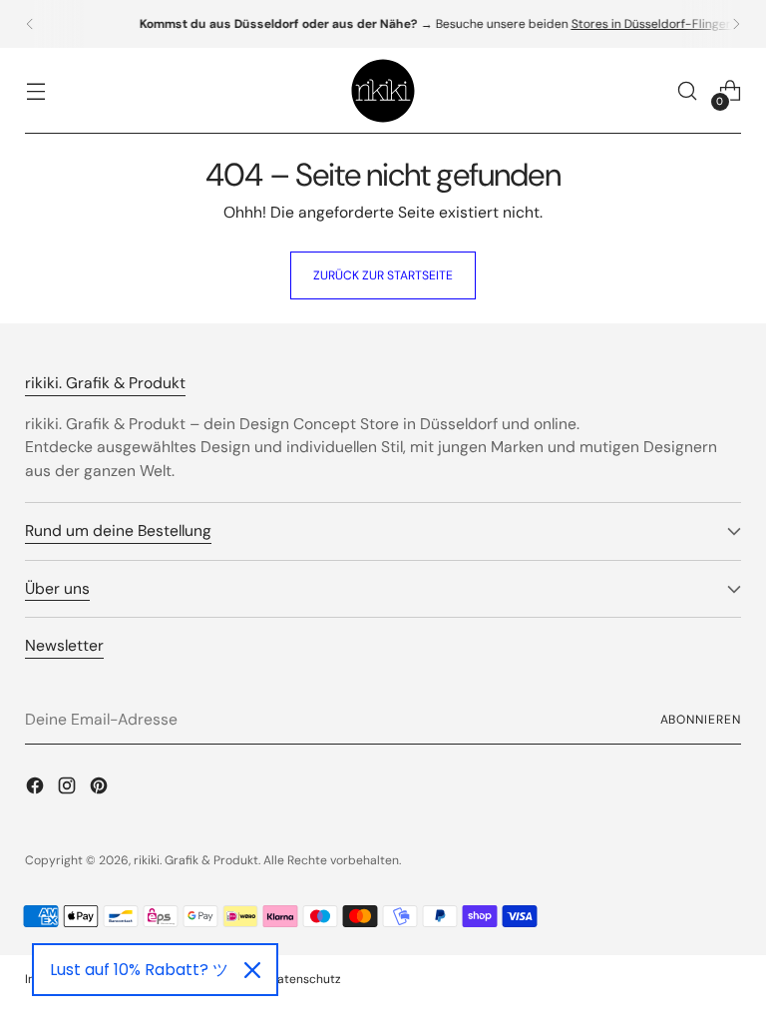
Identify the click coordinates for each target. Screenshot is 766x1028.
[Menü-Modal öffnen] (35, 91)
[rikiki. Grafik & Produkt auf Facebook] (37, 788)
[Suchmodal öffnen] (687, 91)
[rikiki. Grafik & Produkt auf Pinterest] (101, 788)
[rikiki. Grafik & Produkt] (383, 91)
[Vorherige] (30, 24)
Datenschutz (305, 979)
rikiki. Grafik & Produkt (196, 860)
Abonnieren (700, 720)
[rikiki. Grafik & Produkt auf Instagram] (69, 788)
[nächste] (736, 24)
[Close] (252, 970)
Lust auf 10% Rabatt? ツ (139, 969)
